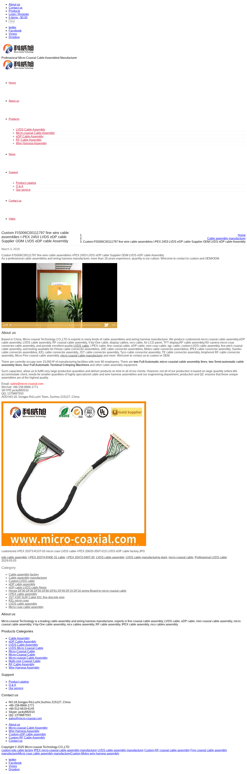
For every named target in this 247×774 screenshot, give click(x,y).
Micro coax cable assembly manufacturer (44, 753)
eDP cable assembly (22, 584)
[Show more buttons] (113, 325)
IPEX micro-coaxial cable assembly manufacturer (65, 750)
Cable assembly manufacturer (28, 577)
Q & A (19, 186)
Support (13, 172)
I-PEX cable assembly (23, 594)
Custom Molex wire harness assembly (95, 753)
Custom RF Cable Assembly (27, 737)
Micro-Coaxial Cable (22, 654)
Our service (23, 189)
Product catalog (26, 182)
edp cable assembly (14, 557)
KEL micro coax (19, 600)
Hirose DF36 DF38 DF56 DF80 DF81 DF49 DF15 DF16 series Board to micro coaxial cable (67, 590)
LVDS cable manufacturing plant (146, 557)
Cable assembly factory (24, 574)
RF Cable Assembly (29, 139)
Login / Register (19, 14)
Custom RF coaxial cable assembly (167, 750)
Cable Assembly (19, 638)
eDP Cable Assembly (29, 136)
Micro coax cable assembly (26, 607)
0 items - (18, 17)
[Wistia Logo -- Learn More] (106, 325)
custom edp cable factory (17, 750)
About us (14, 4)
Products (14, 10)
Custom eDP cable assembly (27, 734)
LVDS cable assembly (110, 557)
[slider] (55, 325)
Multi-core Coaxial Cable (25, 661)
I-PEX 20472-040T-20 (81, 557)
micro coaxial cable (181, 557)
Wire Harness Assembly (31, 143)
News (12, 154)
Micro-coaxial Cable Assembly (35, 133)
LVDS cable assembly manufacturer (121, 750)
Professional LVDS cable (211, 557)
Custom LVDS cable (22, 581)
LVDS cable (81, 345)
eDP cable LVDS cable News (27, 587)
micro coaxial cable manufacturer (81, 355)
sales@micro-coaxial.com (25, 718)
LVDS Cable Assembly (30, 129)
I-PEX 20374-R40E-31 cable (46, 557)
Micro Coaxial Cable (22, 651)
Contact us (15, 7)
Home (12, 82)
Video (12, 218)
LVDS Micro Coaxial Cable (26, 648)
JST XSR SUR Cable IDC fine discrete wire (37, 597)
